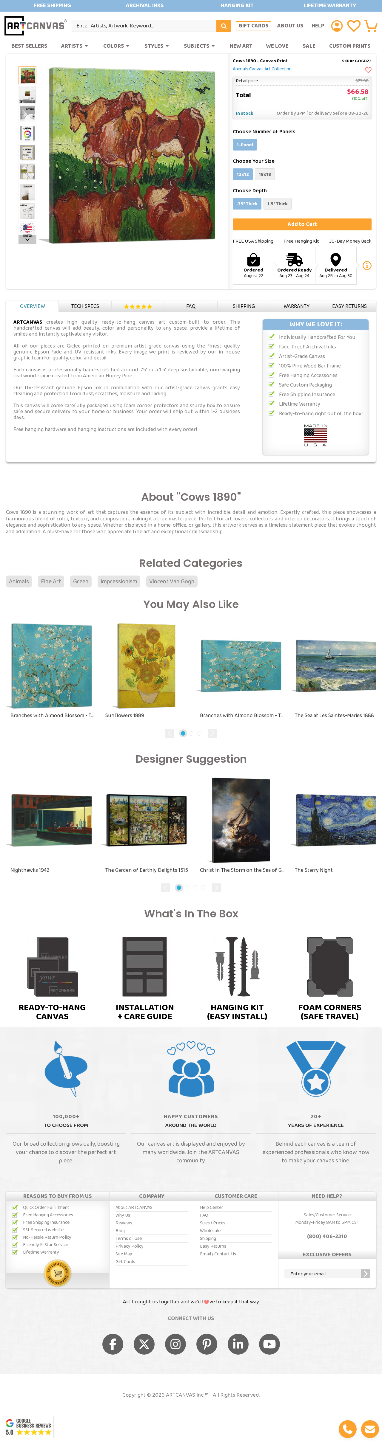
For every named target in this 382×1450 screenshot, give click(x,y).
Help (318, 26)
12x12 (243, 174)
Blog (120, 1231)
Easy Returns (349, 306)
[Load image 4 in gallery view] (27, 133)
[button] (371, 25)
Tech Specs (85, 306)
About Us (290, 26)
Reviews (138, 306)
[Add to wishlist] (368, 71)
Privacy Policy (129, 1246)
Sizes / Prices (212, 1223)
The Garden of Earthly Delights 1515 (146, 870)
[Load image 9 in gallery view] (27, 230)
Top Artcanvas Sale (191, 6)
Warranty (296, 306)
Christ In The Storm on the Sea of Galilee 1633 (243, 870)
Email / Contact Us (218, 1254)
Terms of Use (128, 1238)
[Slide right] (27, 239)
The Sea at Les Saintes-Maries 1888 (334, 715)
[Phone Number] (348, 1429)
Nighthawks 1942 (29, 870)
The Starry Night (314, 870)
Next (212, 733)
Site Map (123, 1254)
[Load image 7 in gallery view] (27, 192)
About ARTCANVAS (134, 1207)
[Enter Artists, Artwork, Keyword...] (223, 26)
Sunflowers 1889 (124, 715)
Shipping (244, 306)
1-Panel (245, 145)
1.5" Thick (277, 204)
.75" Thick (247, 204)
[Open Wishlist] (354, 25)
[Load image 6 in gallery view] (27, 172)
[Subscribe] (365, 1273)
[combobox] (151, 26)
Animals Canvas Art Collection (262, 69)
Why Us (122, 1215)
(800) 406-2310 (327, 1236)
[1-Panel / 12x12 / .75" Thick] (27, 95)
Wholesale (210, 1231)
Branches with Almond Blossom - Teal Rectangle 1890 (243, 715)
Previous (169, 733)
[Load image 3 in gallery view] (27, 114)
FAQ (190, 306)
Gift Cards (253, 25)
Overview (32, 306)
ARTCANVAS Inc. (185, 1395)
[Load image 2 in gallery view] (27, 75)
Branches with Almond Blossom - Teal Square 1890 (53, 715)
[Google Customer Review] (28, 1427)
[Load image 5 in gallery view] (27, 153)
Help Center (211, 1207)
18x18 (265, 174)
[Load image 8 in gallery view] (27, 211)
